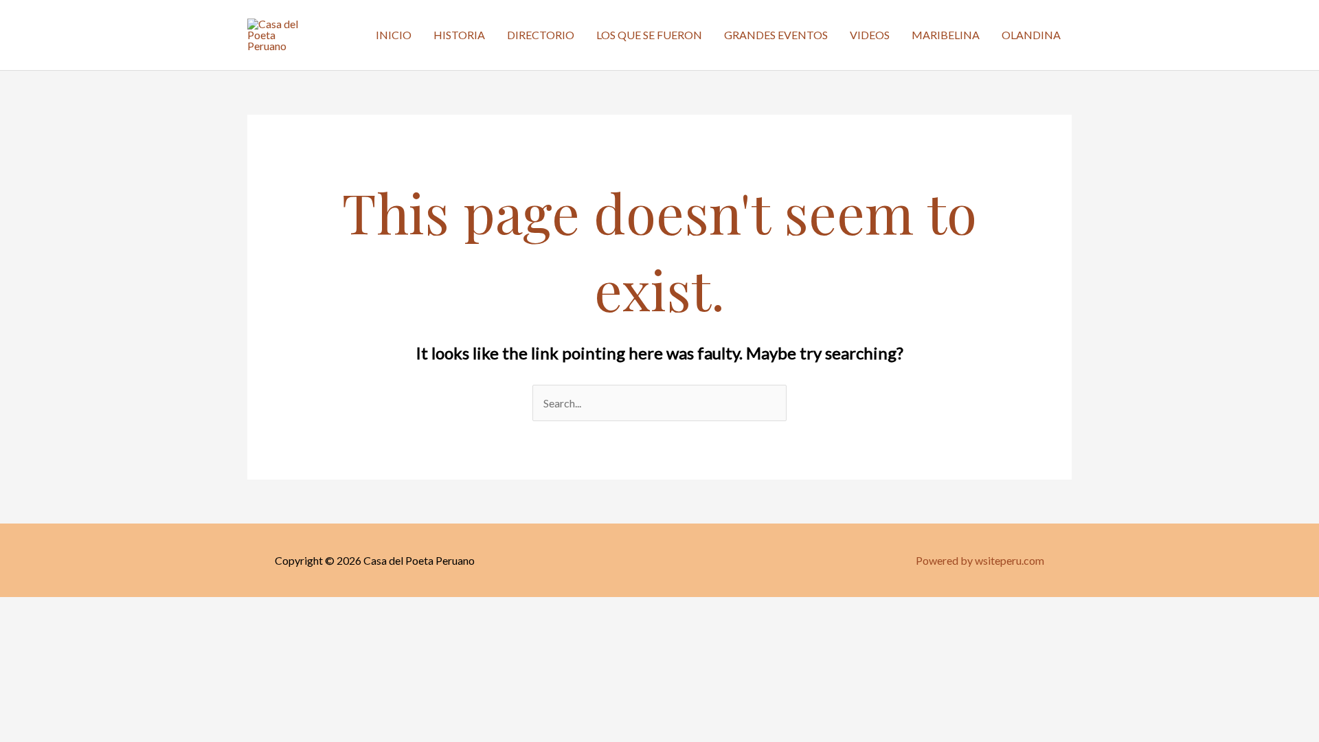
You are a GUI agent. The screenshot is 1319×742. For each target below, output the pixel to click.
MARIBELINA (946, 34)
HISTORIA (459, 34)
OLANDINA (1031, 34)
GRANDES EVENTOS (776, 34)
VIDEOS (870, 34)
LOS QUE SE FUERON (649, 34)
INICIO (394, 34)
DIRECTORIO (540, 34)
